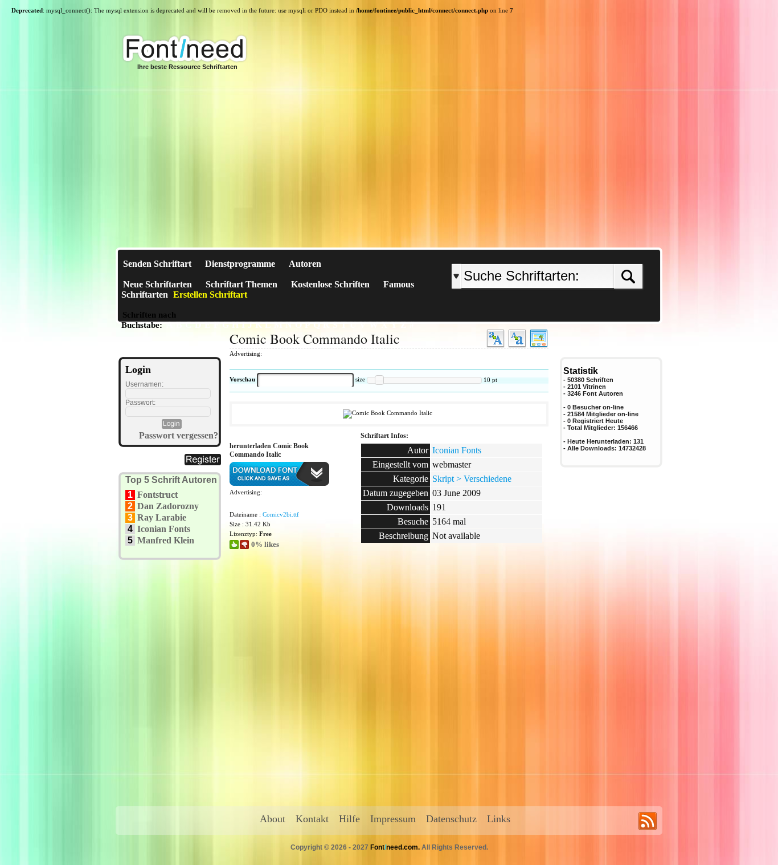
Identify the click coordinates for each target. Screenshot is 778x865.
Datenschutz (451, 819)
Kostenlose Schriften (330, 284)
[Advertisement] (389, 162)
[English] (569, 254)
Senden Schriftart (157, 264)
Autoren (305, 264)
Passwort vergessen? (178, 435)
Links (498, 819)
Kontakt (312, 819)
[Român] (578, 254)
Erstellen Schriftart (210, 294)
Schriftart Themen (241, 284)
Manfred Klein (165, 540)
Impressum (393, 819)
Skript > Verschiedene (471, 479)
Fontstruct (157, 494)
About (272, 819)
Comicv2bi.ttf (281, 514)
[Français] (572, 254)
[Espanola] (584, 254)
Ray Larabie (161, 517)
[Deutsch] (575, 254)
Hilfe (349, 819)
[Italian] (581, 254)
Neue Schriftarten (157, 284)
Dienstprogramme (240, 264)
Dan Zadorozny (168, 506)
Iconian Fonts (163, 529)
